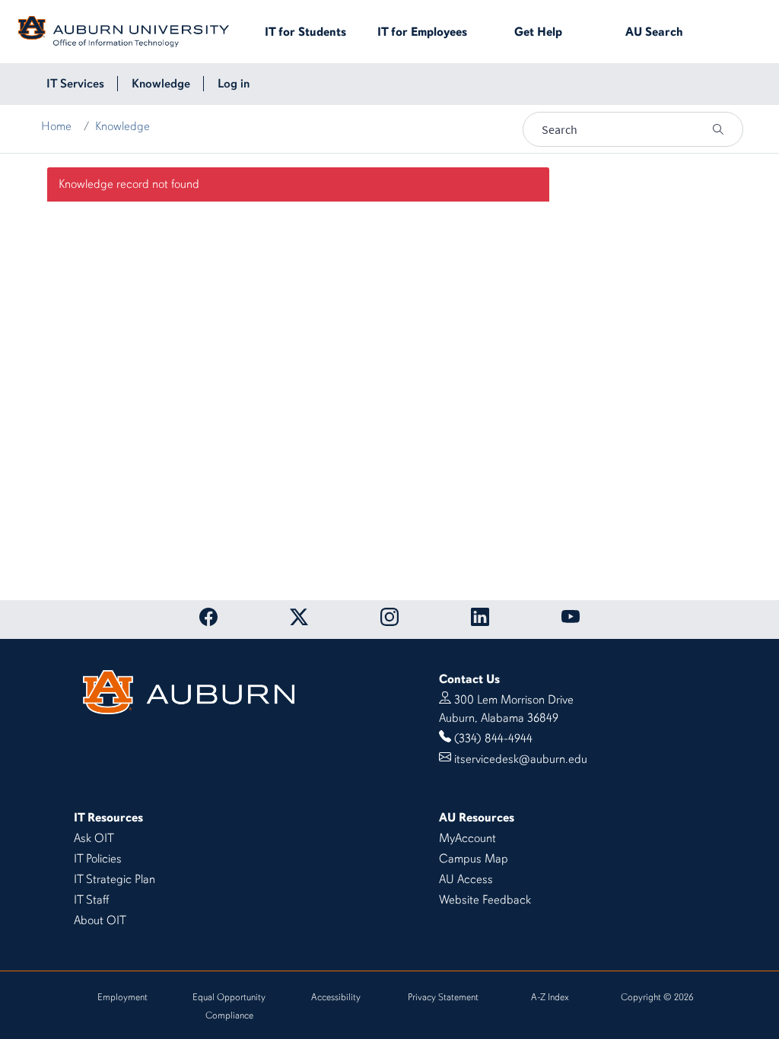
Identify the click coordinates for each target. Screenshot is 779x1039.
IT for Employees (422, 32)
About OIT (100, 920)
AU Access (466, 879)
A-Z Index (550, 997)
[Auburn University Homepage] (188, 690)
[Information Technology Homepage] (123, 30)
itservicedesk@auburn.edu (520, 759)
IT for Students (305, 32)
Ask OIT (94, 838)
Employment (122, 997)
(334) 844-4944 (493, 738)
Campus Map (473, 858)
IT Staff (91, 899)
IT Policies (98, 858)
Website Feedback (485, 899)
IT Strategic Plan (114, 879)
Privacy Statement (443, 997)
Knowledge (122, 126)
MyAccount (467, 838)
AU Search (654, 32)
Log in (234, 83)
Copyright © (657, 997)
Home (56, 126)
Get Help (538, 32)
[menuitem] (75, 83)
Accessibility (336, 997)
